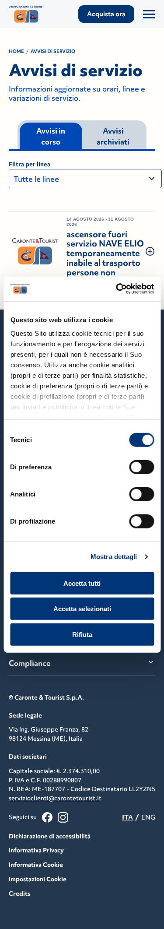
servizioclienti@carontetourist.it (55, 798)
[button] (82, 251)
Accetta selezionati (82, 608)
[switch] (141, 467)
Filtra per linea (29, 164)
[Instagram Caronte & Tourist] (63, 817)
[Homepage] (31, 14)
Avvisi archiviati (113, 136)
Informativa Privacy (36, 850)
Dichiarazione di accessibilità (50, 836)
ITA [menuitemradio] (127, 817)
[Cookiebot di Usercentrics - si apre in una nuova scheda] (117, 289)
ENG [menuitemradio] (148, 817)
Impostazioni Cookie (37, 879)
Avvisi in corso (50, 136)
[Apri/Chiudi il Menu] (149, 14)
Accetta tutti (82, 583)
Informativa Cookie (36, 865)
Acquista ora (106, 14)
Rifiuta (82, 634)
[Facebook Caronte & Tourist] (47, 817)
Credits (19, 893)
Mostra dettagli (114, 556)
